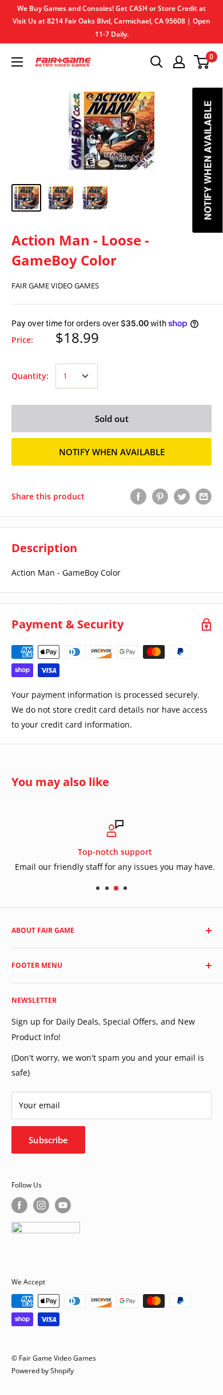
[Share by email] (204, 497)
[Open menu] (17, 62)
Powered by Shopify (42, 1371)
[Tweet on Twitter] (182, 497)
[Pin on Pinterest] (160, 497)
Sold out (112, 418)
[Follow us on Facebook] (19, 1205)
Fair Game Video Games (55, 285)
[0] (202, 62)
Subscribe (48, 1140)
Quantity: (30, 375)
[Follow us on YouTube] (63, 1205)
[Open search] (156, 62)
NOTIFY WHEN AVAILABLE (112, 452)
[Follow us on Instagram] (41, 1205)
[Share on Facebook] (138, 497)
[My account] (179, 62)
